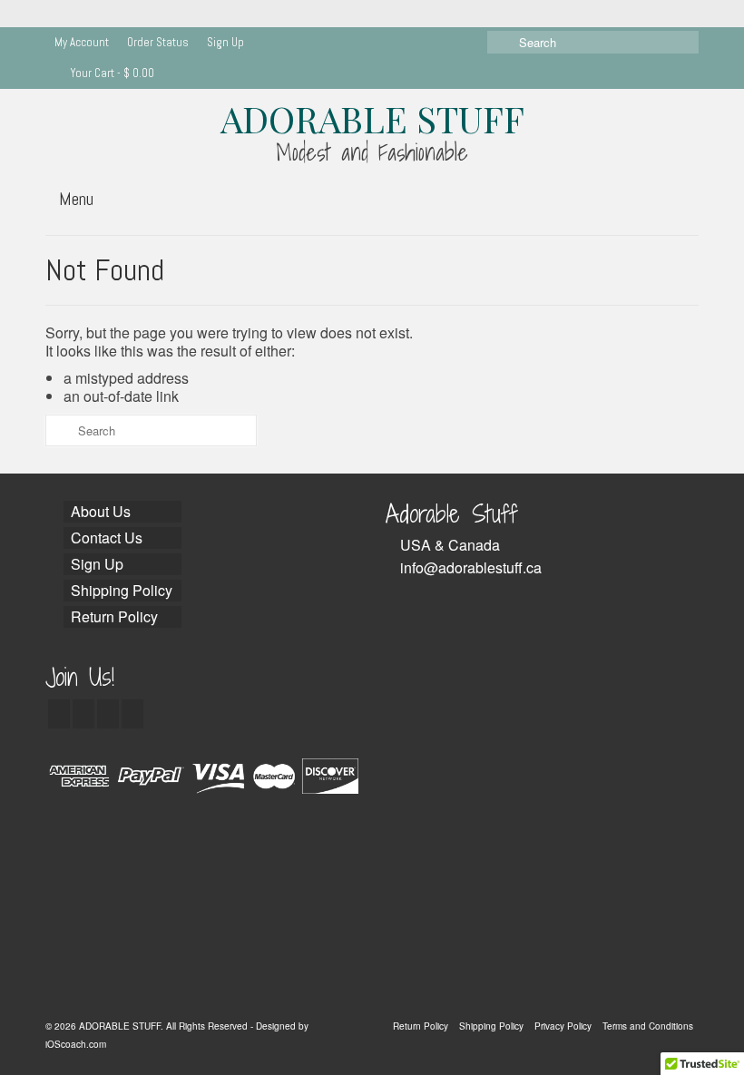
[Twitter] (83, 713)
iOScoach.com (75, 1044)
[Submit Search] (500, 42)
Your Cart (111, 73)
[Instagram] (108, 713)
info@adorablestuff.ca (471, 567)
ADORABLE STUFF (372, 118)
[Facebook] (59, 713)
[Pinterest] (132, 713)
